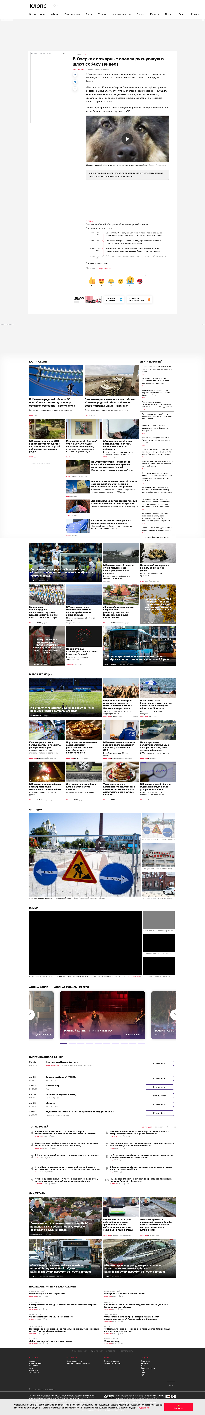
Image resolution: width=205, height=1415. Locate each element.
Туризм (102, 14)
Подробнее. (143, 1408)
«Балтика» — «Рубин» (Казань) (61, 1094)
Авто (31, 1368)
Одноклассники (148, 1368)
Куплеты (154, 14)
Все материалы (37, 14)
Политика (33, 1370)
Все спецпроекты (74, 1361)
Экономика (34, 1373)
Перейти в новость (135, 976)
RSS (142, 1375)
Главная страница (111, 1361)
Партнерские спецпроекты (78, 1363)
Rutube (144, 1370)
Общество (33, 1366)
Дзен (143, 1373)
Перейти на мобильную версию (42, 1389)
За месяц (171, 1127)
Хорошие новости (121, 14)
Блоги (89, 14)
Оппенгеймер (52, 1085)
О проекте (110, 1351)
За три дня (147, 1127)
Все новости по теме (96, 263)
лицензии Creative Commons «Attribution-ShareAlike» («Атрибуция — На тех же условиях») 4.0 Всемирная (140, 1397)
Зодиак (140, 14)
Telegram (145, 1363)
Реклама (195, 14)
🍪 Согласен (178, 1407)
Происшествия (72, 14)
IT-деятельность (126, 1351)
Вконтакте (145, 1361)
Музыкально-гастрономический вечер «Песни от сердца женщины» (80, 1111)
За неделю (159, 1127)
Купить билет (159, 1063)
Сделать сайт (96, 1351)
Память (169, 14)
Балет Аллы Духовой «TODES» (61, 1077)
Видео (182, 14)
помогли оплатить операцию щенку (124, 173)
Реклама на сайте (80, 1351)
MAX (143, 1366)
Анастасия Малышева (101, 69)
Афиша (54, 14)
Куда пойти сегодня (112, 1363)
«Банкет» (50, 1103)
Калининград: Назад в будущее (62, 1062)
